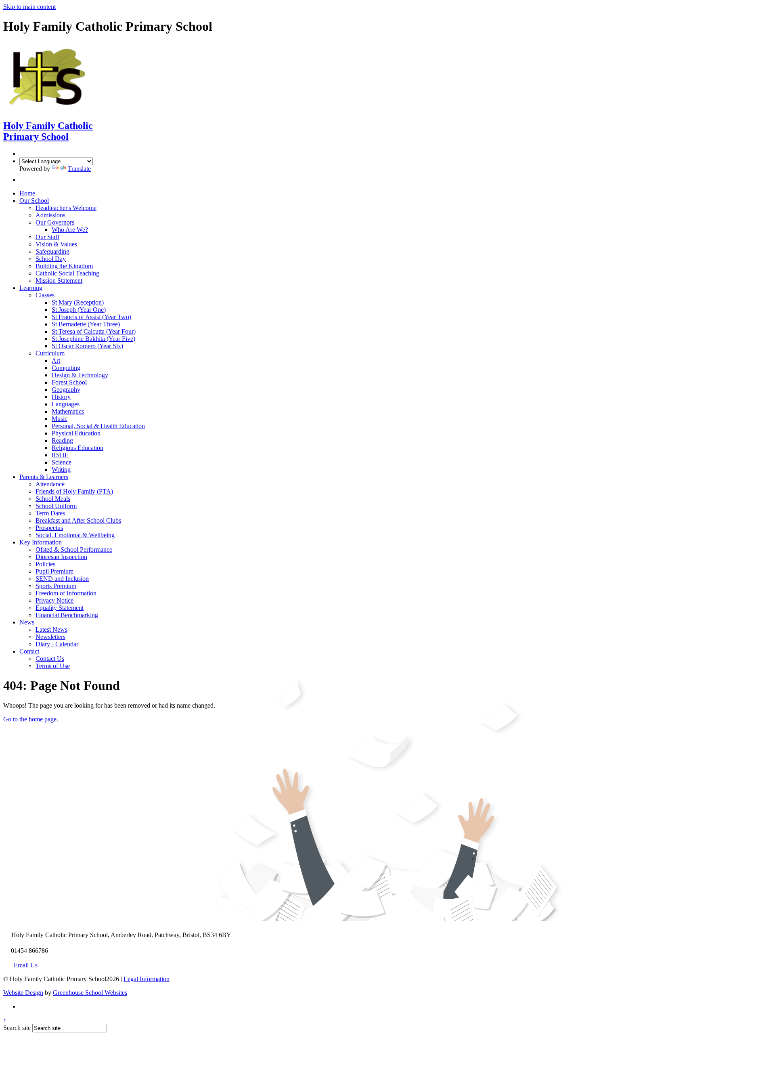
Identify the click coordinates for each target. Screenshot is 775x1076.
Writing (61, 469)
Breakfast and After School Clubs (78, 520)
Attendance (50, 484)
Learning (30, 287)
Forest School (69, 382)
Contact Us (50, 658)
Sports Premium (56, 585)
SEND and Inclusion (62, 578)
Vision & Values (56, 244)
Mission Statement (59, 280)
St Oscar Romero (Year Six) (87, 346)
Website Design (23, 992)
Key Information (40, 542)
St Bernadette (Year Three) (86, 324)
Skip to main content (29, 6)
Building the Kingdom (64, 266)
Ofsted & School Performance (74, 549)
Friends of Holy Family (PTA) (74, 491)
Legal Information (147, 978)
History (61, 396)
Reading (62, 440)
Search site (17, 1027)
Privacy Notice (54, 600)
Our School (34, 200)
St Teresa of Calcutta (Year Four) (94, 331)
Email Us (25, 965)
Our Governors (55, 222)
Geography (66, 389)
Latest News (51, 629)
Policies (45, 564)
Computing (66, 367)
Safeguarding (52, 251)
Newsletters (50, 636)
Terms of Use (53, 665)
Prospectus (49, 527)
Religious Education (77, 447)
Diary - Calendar (57, 644)
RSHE (60, 455)
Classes (45, 295)
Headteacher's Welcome (66, 207)
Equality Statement (60, 607)
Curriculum (50, 353)
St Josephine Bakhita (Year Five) (93, 338)
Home (27, 193)
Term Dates (50, 513)
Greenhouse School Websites (90, 992)
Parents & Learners (43, 476)
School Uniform (56, 505)
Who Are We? (70, 229)
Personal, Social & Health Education (98, 425)
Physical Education (76, 433)
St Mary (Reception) (78, 302)
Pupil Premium (54, 571)
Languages (66, 404)
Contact (29, 651)
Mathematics (68, 411)
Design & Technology (80, 375)
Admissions (50, 215)
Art (56, 360)
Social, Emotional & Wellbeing (75, 535)
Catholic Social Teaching (67, 273)
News (26, 622)
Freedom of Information (66, 593)
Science (61, 462)
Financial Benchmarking (67, 615)
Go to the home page (30, 719)
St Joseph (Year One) (79, 309)
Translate (79, 168)
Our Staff (47, 236)
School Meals (53, 498)
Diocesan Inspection (61, 556)
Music (59, 418)
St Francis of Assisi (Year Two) (91, 316)
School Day (51, 258)
